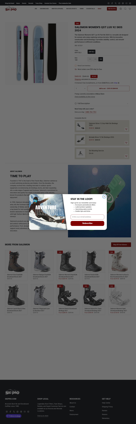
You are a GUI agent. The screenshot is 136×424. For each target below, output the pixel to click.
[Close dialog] (104, 196)
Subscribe (87, 223)
